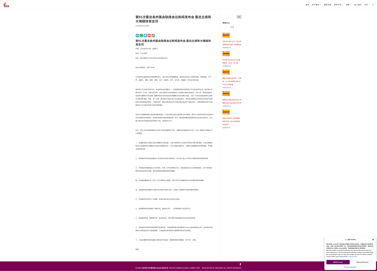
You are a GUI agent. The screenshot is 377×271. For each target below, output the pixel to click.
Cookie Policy (352, 256)
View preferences (362, 262)
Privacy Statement (350, 267)
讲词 (147, 26)
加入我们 (358, 5)
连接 (348, 5)
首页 (307, 5)
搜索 (239, 17)
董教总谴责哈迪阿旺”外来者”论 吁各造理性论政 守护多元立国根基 (231, 81)
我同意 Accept (338, 262)
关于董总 (315, 5)
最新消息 (327, 5)
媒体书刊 (337, 5)
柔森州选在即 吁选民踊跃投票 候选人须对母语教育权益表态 (231, 121)
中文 (366, 5)
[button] (373, 240)
